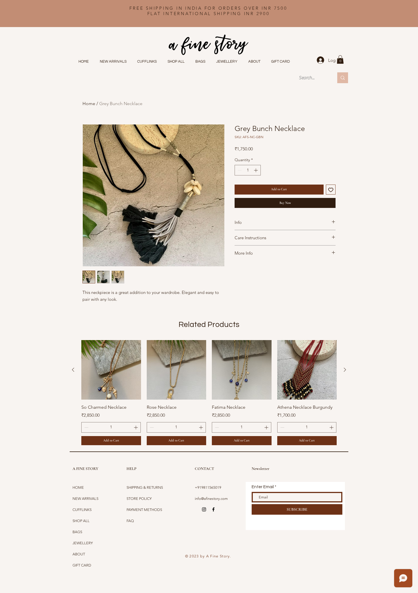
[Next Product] (345, 369)
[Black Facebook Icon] (213, 509)
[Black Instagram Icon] (204, 509)
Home (88, 103)
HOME (78, 487)
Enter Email (263, 487)
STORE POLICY (139, 498)
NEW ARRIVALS (85, 498)
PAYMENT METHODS (144, 510)
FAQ (130, 521)
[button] (340, 59)
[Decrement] (239, 170)
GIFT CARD (82, 565)
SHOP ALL (81, 521)
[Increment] (256, 170)
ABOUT (79, 554)
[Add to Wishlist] (331, 190)
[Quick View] (111, 370)
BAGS (77, 532)
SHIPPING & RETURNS (145, 487)
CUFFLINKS (82, 510)
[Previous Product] (73, 369)
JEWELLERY (83, 543)
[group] (209, 392)
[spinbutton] (248, 170)
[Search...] (342, 77)
